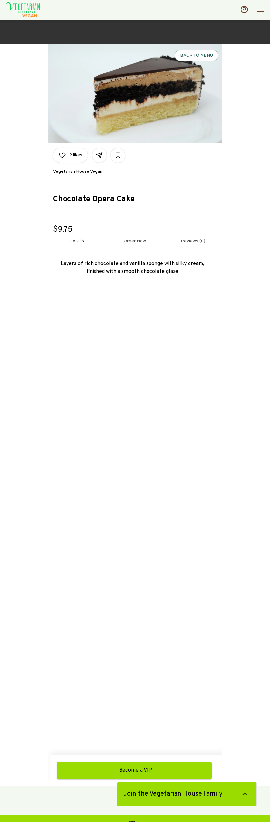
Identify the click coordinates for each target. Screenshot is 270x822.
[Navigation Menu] (261, 9)
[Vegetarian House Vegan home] (35, 10)
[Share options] (99, 155)
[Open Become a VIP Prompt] (245, 794)
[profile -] (244, 9)
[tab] (77, 241)
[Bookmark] (118, 155)
